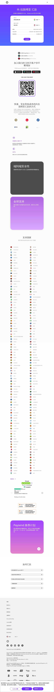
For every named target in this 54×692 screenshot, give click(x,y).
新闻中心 (8, 605)
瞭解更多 (12, 479)
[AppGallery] (36, 72)
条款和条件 (9, 625)
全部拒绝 (27, 689)
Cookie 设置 (15, 689)
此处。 (22, 655)
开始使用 (27, 39)
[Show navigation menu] (47, 2)
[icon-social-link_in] (11, 645)
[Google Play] (27, 72)
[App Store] (18, 72)
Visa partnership (10, 618)
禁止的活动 (9, 632)
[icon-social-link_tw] (22, 645)
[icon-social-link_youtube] (15, 645)
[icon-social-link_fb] (8, 645)
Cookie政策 (9, 622)
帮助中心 (8, 608)
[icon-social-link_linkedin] (19, 645)
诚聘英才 (8, 615)
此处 (17, 652)
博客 (7, 601)
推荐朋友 (8, 612)
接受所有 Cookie (38, 689)
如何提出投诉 (9, 629)
